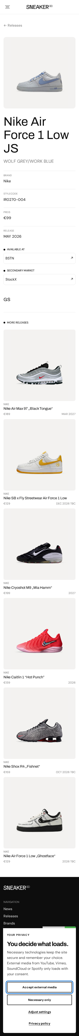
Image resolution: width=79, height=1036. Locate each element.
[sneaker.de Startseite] (39, 7)
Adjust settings (39, 1012)
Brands (9, 923)
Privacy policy (39, 1023)
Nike (7, 181)
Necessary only (39, 1000)
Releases (11, 916)
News (8, 909)
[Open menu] (7, 7)
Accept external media (39, 987)
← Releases (13, 25)
